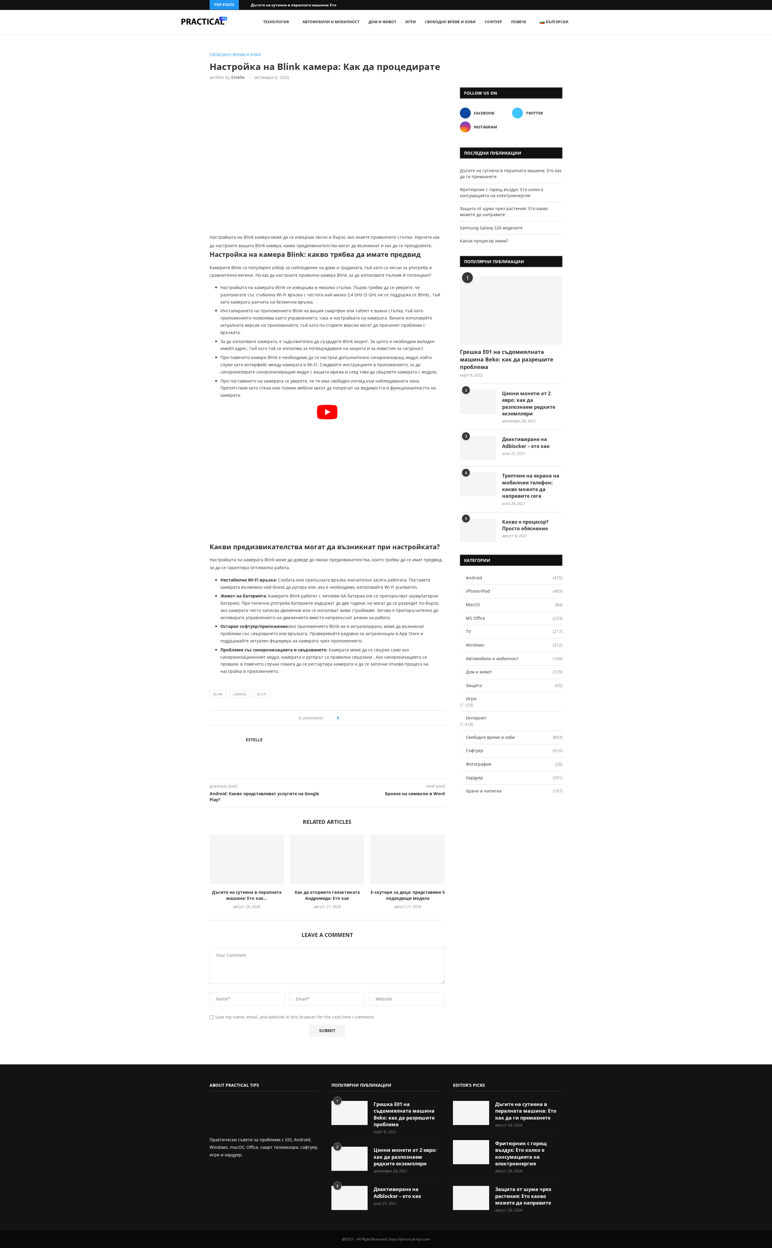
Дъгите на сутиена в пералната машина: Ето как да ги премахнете (525, 1111)
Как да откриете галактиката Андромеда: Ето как (327, 895)
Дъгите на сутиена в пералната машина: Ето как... (298, 5)
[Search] (594, 22)
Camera (239, 694)
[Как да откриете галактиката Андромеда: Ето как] (327, 859)
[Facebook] (553, 5)
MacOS (514, 604)
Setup (262, 694)
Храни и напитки (514, 791)
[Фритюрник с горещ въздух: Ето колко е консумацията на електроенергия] (471, 1152)
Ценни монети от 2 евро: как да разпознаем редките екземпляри (528, 403)
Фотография (514, 764)
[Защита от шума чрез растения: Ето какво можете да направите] (471, 1198)
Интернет (476, 718)
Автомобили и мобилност (330, 21)
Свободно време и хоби (450, 21)
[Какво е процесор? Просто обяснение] (478, 530)
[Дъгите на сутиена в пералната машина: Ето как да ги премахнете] (247, 859)
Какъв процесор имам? (484, 241)
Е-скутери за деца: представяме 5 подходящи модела (408, 895)
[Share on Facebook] (345, 718)
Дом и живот (382, 21)
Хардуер (514, 777)
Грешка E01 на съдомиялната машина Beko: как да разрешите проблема (506, 359)
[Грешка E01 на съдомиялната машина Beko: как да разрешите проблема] (511, 310)
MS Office (514, 618)
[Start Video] (327, 471)
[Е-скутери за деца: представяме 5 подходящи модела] (407, 859)
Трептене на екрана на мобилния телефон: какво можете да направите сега (530, 485)
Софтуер (493, 21)
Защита (514, 685)
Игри (410, 21)
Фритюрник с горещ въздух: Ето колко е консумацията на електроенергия (501, 192)
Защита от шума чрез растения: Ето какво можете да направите (504, 211)
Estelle (238, 77)
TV (514, 631)
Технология (276, 21)
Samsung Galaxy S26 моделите (491, 228)
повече (518, 21)
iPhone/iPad (514, 591)
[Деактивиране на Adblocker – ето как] (478, 448)
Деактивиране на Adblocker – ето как (526, 442)
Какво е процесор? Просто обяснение (525, 525)
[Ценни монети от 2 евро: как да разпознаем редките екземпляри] (478, 402)
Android (514, 578)
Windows (514, 645)
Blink (218, 694)
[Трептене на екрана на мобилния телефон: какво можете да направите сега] (478, 484)
